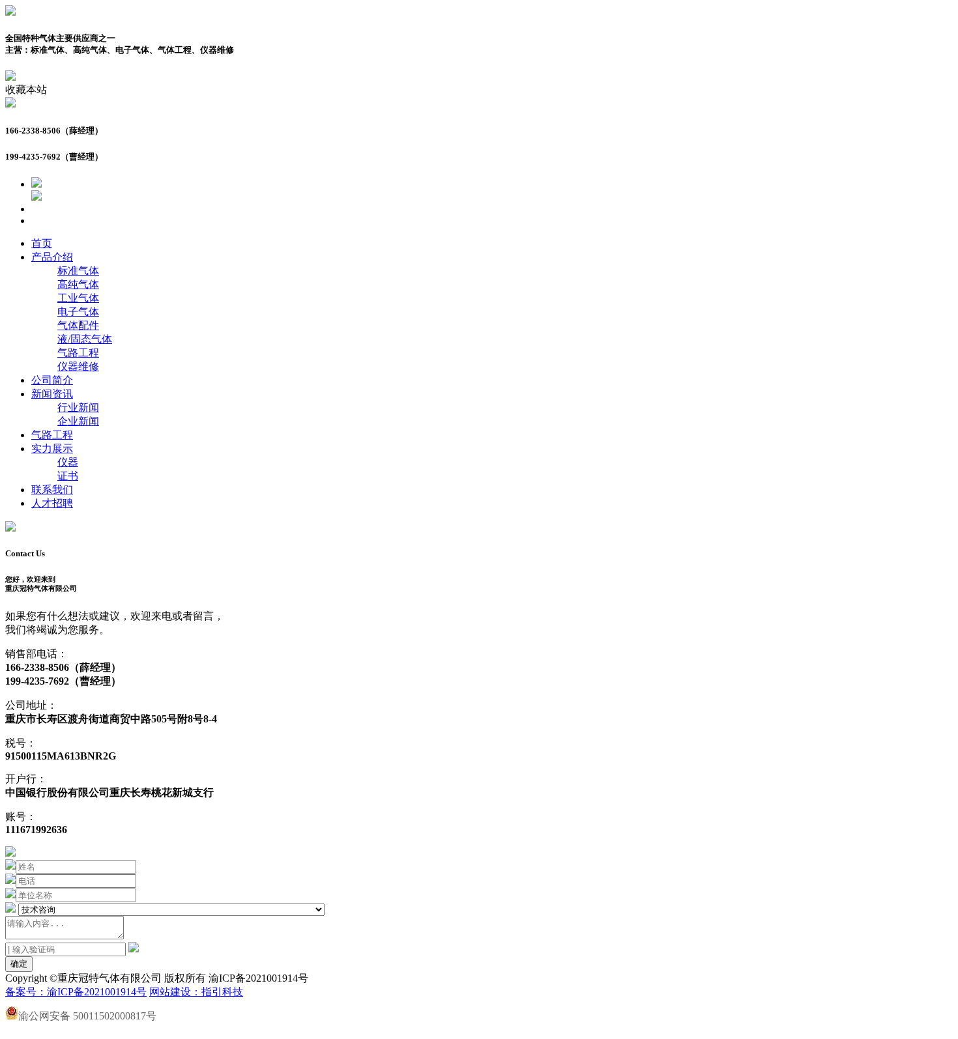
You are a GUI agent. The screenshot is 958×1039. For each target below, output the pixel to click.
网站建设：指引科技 (196, 991)
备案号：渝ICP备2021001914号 (76, 991)
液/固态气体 (84, 339)
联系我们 (52, 489)
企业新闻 (78, 421)
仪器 (67, 462)
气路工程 (78, 352)
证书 (67, 475)
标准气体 (78, 270)
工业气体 (78, 298)
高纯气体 (78, 284)
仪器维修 (78, 366)
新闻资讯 (52, 393)
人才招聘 (52, 503)
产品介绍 (52, 257)
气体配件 (78, 325)
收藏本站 (26, 89)
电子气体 (78, 311)
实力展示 (52, 448)
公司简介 (52, 380)
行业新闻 (78, 407)
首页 (41, 243)
